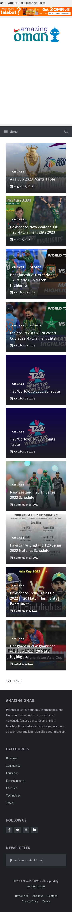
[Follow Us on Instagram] (26, 830)
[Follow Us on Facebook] (9, 830)
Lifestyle (11, 788)
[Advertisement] (36, 88)
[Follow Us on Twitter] (17, 830)
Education (12, 773)
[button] (66, 131)
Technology (13, 795)
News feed (22, 896)
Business (12, 758)
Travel (10, 803)
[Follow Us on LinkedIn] (34, 830)
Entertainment (15, 781)
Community (13, 766)
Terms (46, 901)
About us (38, 896)
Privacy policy (30, 901)
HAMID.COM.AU (36, 886)
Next (19, 681)
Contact (52, 896)
